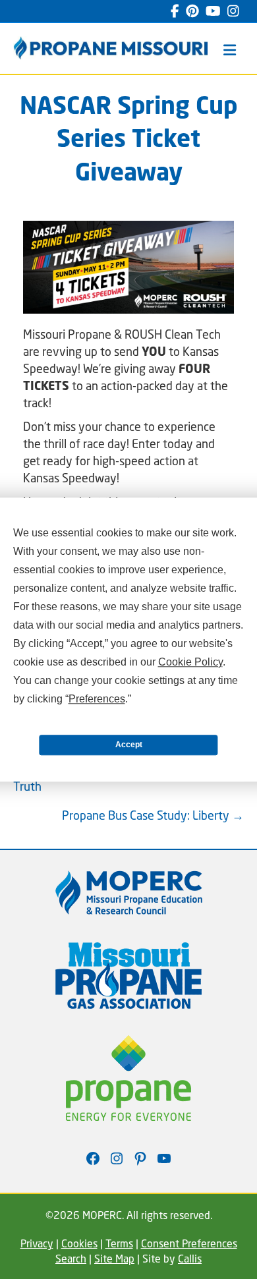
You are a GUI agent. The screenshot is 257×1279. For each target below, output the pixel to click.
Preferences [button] (97, 698)
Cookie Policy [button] (190, 662)
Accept (128, 744)
